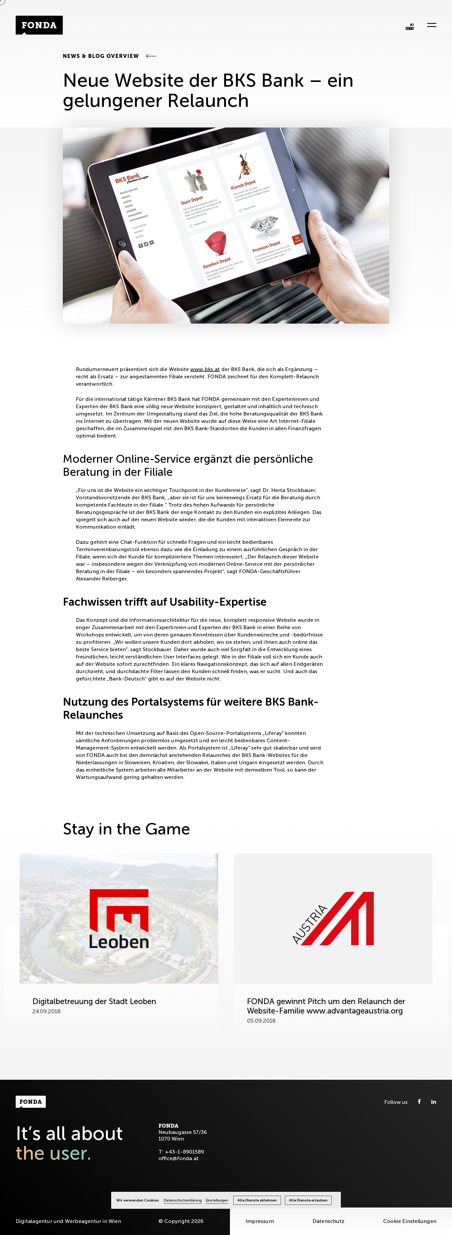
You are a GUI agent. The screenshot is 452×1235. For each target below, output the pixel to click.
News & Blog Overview (102, 56)
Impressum (260, 1221)
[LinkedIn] (433, 1102)
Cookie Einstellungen (409, 1221)
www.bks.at (205, 369)
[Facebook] (420, 1102)
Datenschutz (328, 1221)
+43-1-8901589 (184, 1152)
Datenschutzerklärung (182, 1200)
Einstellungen (217, 1200)
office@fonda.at (179, 1158)
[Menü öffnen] (430, 25)
